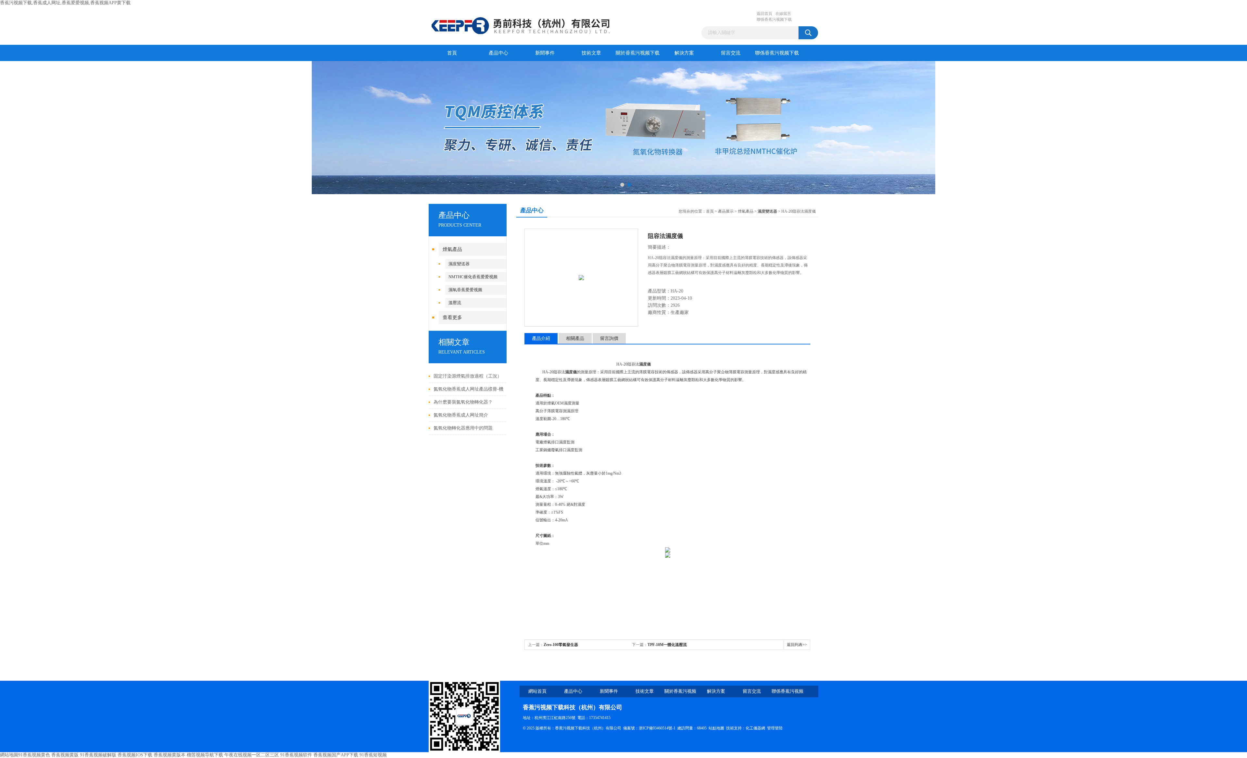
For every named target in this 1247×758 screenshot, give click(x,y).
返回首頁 (764, 13)
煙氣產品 (452, 249)
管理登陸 (775, 728)
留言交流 (730, 53)
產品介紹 (541, 338)
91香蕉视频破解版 (98, 754)
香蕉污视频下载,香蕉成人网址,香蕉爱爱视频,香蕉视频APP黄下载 (65, 2)
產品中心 (498, 53)
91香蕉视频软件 (296, 754)
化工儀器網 (755, 728)
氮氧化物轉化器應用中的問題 (463, 428)
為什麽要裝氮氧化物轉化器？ (463, 402)
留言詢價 (609, 338)
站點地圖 (716, 728)
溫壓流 (454, 302)
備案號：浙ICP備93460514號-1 (649, 728)
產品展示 (726, 211)
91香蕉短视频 (373, 754)
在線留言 (783, 13)
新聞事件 (545, 53)
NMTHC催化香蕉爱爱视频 (473, 276)
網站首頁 (537, 691)
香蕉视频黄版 (65, 754)
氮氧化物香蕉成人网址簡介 (461, 415)
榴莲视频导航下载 (205, 754)
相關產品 (575, 338)
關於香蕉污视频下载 (638, 53)
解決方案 (684, 53)
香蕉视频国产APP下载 (335, 754)
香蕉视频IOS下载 (135, 754)
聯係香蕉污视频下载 (774, 19)
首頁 (452, 53)
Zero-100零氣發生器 (561, 644)
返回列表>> (797, 644)
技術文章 (591, 53)
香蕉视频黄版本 (169, 754)
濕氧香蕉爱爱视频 (465, 289)
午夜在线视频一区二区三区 (251, 754)
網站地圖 (9, 754)
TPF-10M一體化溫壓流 (667, 644)
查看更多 (452, 317)
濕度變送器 (459, 263)
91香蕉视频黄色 (34, 754)
